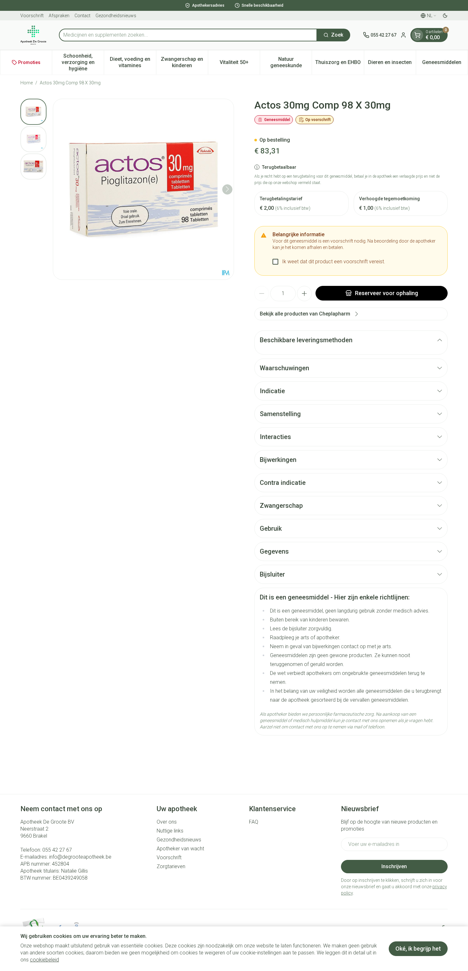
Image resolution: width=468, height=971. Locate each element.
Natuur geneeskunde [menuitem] (291, 62)
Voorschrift (32, 15)
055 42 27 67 (57, 850)
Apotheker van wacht (180, 849)
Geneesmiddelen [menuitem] (445, 63)
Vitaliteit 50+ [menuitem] (240, 63)
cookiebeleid (44, 960)
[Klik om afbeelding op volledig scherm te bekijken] (143, 189)
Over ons (167, 822)
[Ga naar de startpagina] (33, 35)
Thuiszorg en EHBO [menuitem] (339, 63)
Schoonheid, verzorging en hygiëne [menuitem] (83, 62)
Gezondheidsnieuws (116, 15)
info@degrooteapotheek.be (80, 857)
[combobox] (188, 35)
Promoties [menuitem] (29, 62)
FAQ (253, 822)
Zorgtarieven (171, 866)
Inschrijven (394, 866)
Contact (82, 15)
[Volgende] (227, 189)
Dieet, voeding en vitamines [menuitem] (133, 62)
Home (26, 82)
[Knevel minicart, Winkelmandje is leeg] (417, 35)
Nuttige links (170, 831)
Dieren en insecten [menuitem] (392, 63)
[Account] (403, 35)
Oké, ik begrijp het (418, 948)
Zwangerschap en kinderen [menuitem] (184, 62)
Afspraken (59, 15)
